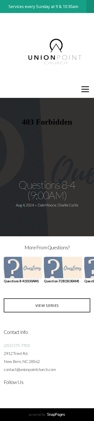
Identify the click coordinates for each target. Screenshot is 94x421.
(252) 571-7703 (17, 345)
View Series (47, 305)
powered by (47, 414)
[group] (23, 272)
